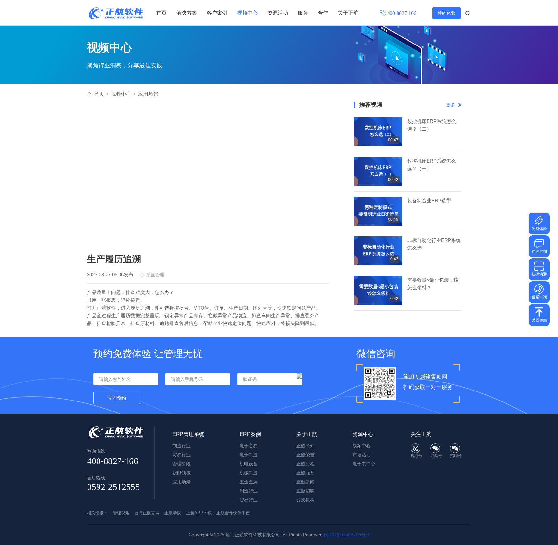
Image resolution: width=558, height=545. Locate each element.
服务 (303, 12)
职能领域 (181, 472)
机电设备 (249, 463)
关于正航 (348, 12)
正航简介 (305, 445)
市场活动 (362, 454)
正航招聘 (305, 490)
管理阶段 (181, 463)
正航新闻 (305, 481)
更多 (450, 104)
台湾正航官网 (147, 512)
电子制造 (249, 454)
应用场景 (148, 94)
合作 (323, 12)
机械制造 (249, 472)
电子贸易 (249, 445)
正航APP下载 (199, 512)
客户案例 (217, 12)
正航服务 (305, 472)
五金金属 (249, 481)
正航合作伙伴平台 (233, 512)
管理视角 (121, 512)
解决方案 (186, 12)
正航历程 (305, 463)
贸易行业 (181, 454)
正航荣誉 (305, 454)
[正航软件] (116, 13)
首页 (161, 12)
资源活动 (277, 12)
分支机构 (305, 499)
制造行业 (181, 445)
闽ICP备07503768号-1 (347, 534)
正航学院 (172, 512)
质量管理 (155, 274)
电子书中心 (364, 463)
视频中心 (247, 12)
